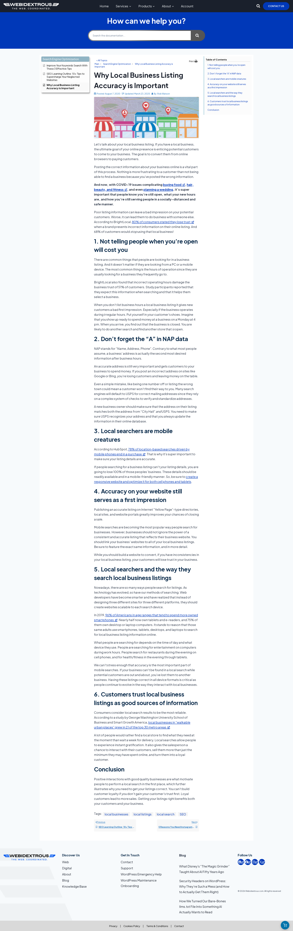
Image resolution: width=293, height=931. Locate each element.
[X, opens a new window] (262, 862)
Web (65, 862)
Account (187, 6)
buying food (172, 184)
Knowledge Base (74, 886)
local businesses (116, 814)
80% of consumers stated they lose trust (161, 222)
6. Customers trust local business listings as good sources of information (228, 103)
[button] (65, 59)
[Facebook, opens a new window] (248, 862)
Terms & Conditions (157, 926)
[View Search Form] (258, 6)
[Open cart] (285, 925)
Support (127, 868)
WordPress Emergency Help (141, 874)
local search (165, 814)
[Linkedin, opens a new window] (241, 862)
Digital (67, 868)
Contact (127, 862)
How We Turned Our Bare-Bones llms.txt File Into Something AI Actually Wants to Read (202, 906)
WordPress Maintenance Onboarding (139, 883)
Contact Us (276, 6)
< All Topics (101, 60)
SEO (183, 814)
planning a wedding (158, 189)
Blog (65, 880)
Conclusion (213, 109)
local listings (143, 814)
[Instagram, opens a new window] (255, 862)
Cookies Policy (131, 926)
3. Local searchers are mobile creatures (227, 78)
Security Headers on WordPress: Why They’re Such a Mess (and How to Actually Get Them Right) (204, 886)
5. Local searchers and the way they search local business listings (225, 94)
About (66, 874)
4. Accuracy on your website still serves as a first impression (227, 86)
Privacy (113, 926)
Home (104, 6)
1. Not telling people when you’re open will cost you (226, 66)
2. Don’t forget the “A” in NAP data (224, 73)
